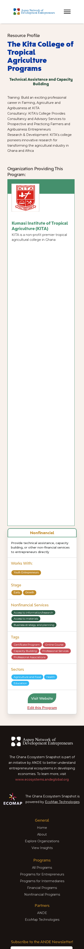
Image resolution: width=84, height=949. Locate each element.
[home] (33, 11)
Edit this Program (42, 708)
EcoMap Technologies (62, 802)
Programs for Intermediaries (42, 881)
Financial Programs (42, 888)
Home (42, 828)
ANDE (42, 913)
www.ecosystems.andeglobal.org (42, 779)
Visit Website (42, 698)
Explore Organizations (42, 841)
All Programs (42, 868)
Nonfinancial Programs (42, 894)
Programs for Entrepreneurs (42, 874)
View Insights (42, 848)
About (42, 834)
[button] (59, 8)
